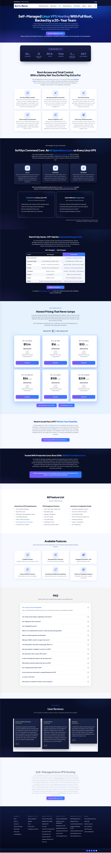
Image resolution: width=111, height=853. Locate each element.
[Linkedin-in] (94, 851)
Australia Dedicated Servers (76, 830)
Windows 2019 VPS (46, 836)
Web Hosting (53, 6)
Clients (95, 1)
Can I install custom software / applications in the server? (37, 616)
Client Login (16, 831)
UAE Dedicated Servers (75, 836)
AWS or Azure (55, 427)
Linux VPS (44, 826)
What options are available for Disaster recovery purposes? (37, 681)
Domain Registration (89, 831)
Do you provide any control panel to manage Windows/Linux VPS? (39, 672)
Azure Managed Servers (61, 836)
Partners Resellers (32, 818)
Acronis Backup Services (90, 818)
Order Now (27, 362)
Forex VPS (44, 841)
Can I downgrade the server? (29, 626)
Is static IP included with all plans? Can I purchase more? (37, 658)
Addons (84, 6)
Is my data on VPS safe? (28, 677)
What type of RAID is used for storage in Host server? (36, 640)
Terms (29, 824)
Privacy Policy (31, 826)
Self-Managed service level (60, 784)
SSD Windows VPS (46, 834)
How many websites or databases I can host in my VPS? (36, 649)
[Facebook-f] (87, 851)
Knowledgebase (17, 834)
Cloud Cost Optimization (61, 818)
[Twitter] (89, 851)
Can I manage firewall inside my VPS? (32, 667)
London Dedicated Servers (76, 824)
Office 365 (86, 821)
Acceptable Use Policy (33, 829)
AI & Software (77, 6)
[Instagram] (92, 851)
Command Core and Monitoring (61, 154)
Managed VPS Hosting (47, 821)
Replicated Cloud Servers (62, 830)
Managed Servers (74, 821)
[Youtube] (96, 851)
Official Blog (16, 829)
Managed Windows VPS (61, 828)
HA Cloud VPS (59, 833)
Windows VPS (45, 824)
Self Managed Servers (75, 818)
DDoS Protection (88, 829)
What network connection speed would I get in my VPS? (36, 663)
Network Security (88, 824)
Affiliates (30, 821)
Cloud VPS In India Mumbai (48, 829)
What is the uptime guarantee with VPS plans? (34, 635)
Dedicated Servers (67, 6)
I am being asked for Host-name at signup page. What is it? (37, 644)
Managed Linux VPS (60, 825)
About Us (16, 821)
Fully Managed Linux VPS (45, 291)
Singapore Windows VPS (47, 839)
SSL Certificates (88, 826)
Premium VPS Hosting (47, 818)
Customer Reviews (18, 826)
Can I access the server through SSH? (32, 607)
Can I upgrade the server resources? (31, 621)
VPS (59, 6)
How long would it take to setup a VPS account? (34, 653)
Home (15, 818)
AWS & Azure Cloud (43, 6)
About (89, 6)
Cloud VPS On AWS (46, 831)
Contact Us (16, 824)
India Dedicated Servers (75, 833)
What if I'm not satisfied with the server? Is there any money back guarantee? (42, 630)
